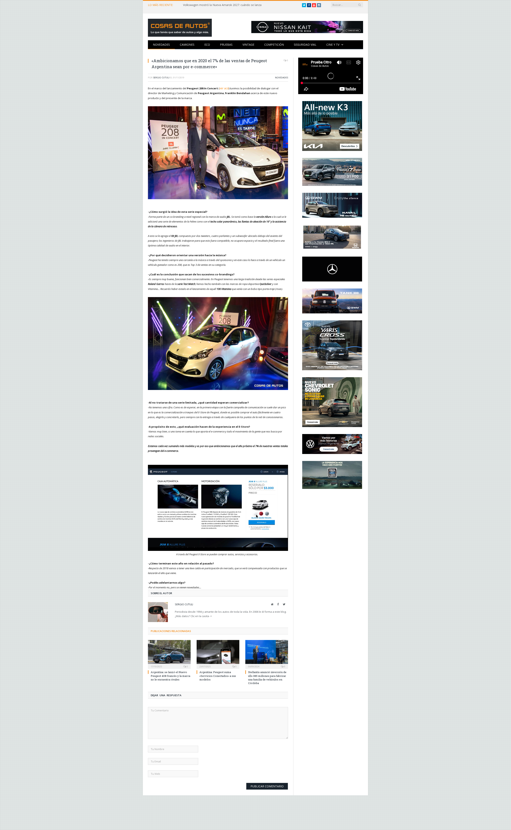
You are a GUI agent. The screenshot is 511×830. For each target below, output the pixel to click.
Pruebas (226, 44)
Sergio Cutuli (161, 77)
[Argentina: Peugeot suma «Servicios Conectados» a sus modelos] (218, 654)
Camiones (187, 44)
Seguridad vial (305, 44)
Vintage (248, 44)
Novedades (161, 44)
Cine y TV (332, 44)
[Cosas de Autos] (180, 27)
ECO (207, 44)
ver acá (223, 88)
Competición (274, 44)
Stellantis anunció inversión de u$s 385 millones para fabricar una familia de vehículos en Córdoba (267, 677)
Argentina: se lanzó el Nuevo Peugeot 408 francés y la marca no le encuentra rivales (170, 675)
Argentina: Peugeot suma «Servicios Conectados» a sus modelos (217, 675)
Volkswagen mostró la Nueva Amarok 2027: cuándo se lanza (222, 5)
